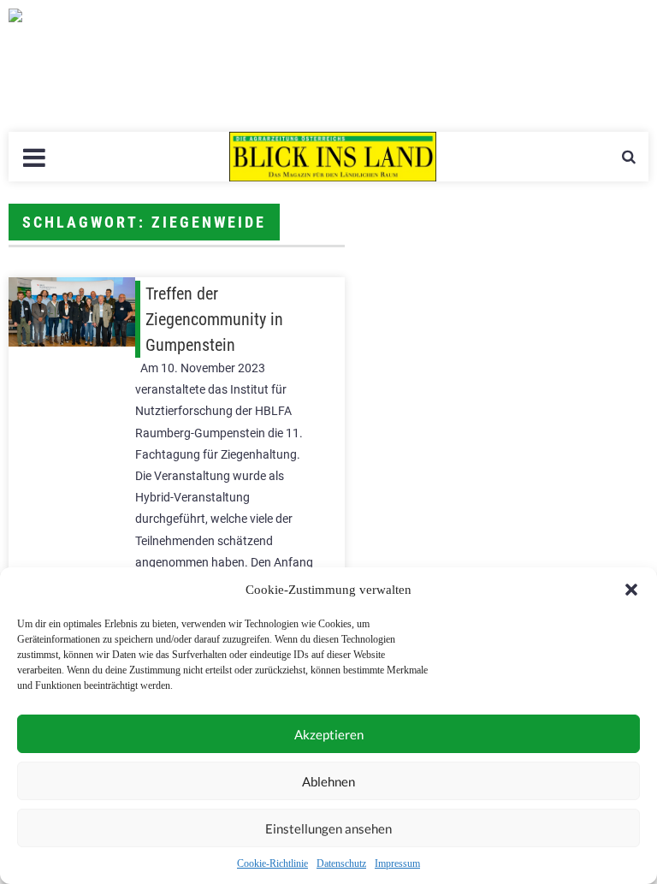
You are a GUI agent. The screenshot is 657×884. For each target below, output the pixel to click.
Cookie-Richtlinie (272, 863)
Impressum (397, 863)
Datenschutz (341, 863)
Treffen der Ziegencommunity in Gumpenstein (214, 319)
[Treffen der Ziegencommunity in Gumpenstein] (72, 312)
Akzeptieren (329, 734)
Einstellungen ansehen (328, 828)
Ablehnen (328, 781)
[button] (631, 589)
